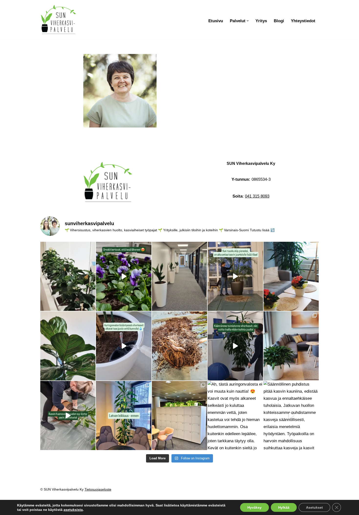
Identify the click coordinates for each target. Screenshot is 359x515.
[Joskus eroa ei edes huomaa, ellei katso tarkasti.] (123, 415)
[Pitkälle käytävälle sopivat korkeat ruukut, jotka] (179, 276)
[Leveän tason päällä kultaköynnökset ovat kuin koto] (179, 415)
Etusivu (215, 21)
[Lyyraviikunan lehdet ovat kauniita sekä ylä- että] (67, 345)
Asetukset (314, 507)
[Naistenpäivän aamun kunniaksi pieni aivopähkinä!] (291, 345)
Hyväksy (254, 507)
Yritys (261, 21)
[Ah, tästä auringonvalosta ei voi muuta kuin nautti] (235, 415)
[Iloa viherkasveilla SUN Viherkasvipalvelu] (58, 19)
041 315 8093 (257, 196)
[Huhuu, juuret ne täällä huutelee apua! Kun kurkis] (179, 345)
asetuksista (73, 510)
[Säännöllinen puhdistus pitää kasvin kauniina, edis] (291, 415)
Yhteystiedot (303, 21)
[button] (248, 21)
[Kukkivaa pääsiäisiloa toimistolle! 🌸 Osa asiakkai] (291, 276)
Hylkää (283, 507)
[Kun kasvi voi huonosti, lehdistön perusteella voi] (67, 415)
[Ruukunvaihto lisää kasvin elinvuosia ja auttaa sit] (235, 276)
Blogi (279, 21)
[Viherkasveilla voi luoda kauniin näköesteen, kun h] (67, 276)
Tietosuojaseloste (97, 489)
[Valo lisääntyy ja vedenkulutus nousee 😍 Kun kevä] (123, 345)
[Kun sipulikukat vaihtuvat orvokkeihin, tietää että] (123, 276)
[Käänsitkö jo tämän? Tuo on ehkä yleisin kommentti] (235, 345)
